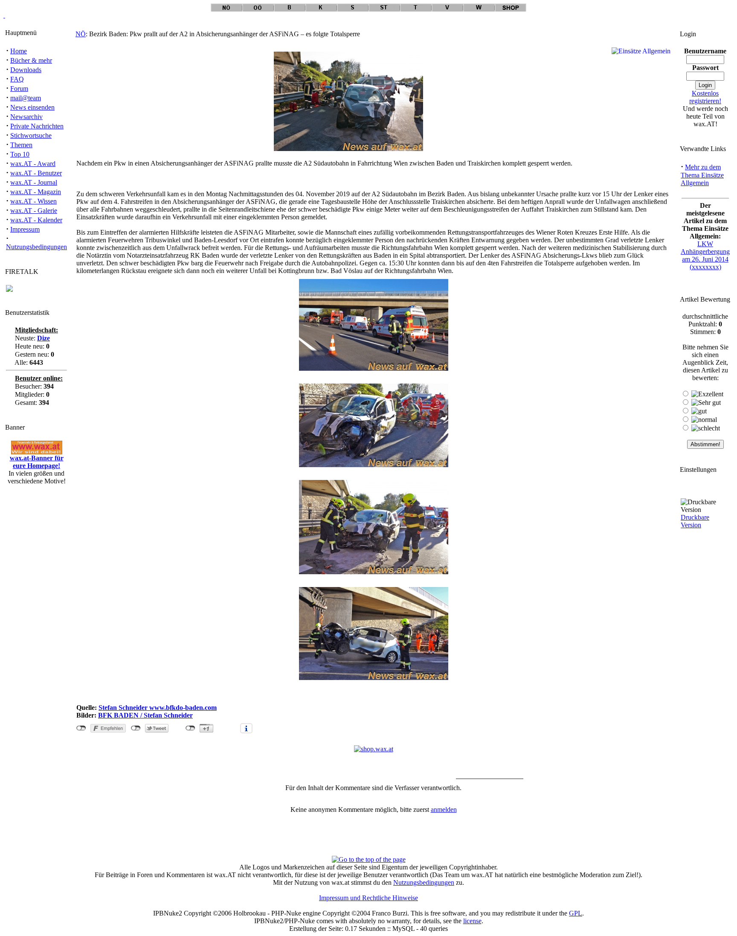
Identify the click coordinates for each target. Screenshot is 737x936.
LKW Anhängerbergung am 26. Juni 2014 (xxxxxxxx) (705, 255)
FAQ (17, 79)
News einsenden (32, 107)
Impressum (25, 229)
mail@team (25, 98)
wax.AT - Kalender (36, 220)
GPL (575, 913)
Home (18, 51)
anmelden (444, 809)
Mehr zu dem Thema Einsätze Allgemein (702, 174)
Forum (19, 88)
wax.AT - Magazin (35, 191)
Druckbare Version (695, 521)
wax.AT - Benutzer (36, 173)
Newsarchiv (26, 116)
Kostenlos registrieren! (705, 97)
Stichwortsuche (31, 135)
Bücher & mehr (31, 60)
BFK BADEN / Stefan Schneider (145, 715)
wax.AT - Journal (33, 182)
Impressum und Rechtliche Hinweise (368, 897)
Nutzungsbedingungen (36, 246)
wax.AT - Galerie (33, 210)
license (472, 920)
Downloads (25, 69)
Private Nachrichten (37, 126)
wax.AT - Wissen (33, 201)
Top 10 (19, 154)
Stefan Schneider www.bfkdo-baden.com (158, 707)
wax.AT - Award (32, 163)
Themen (21, 144)
